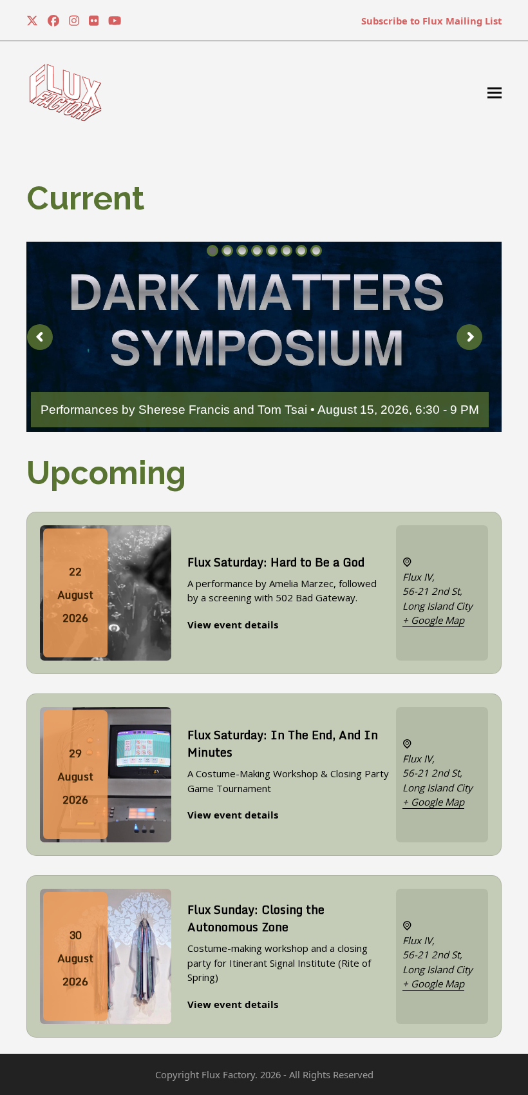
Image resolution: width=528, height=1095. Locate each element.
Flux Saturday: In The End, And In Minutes (282, 743)
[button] (494, 93)
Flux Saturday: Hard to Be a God (275, 562)
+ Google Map (433, 620)
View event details (232, 624)
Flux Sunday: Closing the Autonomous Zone (256, 918)
